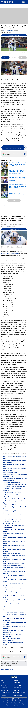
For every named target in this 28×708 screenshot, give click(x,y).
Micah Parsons (8, 205)
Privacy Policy (17, 687)
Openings (15, 680)
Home (2, 205)
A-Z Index (3, 695)
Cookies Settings (17, 695)
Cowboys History (9, 669)
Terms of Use (4, 690)
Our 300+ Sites (17, 682)
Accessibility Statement (19, 692)
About (2, 680)
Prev (5, 58)
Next (22, 58)
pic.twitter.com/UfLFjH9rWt (12, 102)
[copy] (10, 33)
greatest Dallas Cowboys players (10, 253)
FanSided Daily (17, 685)
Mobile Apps (4, 685)
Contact (3, 682)
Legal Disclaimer (5, 692)
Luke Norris (6, 226)
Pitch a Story (4, 687)
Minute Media (8, 698)
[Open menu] (2, 2)
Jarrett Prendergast (8, 30)
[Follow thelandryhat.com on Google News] (25, 154)
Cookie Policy (16, 690)
